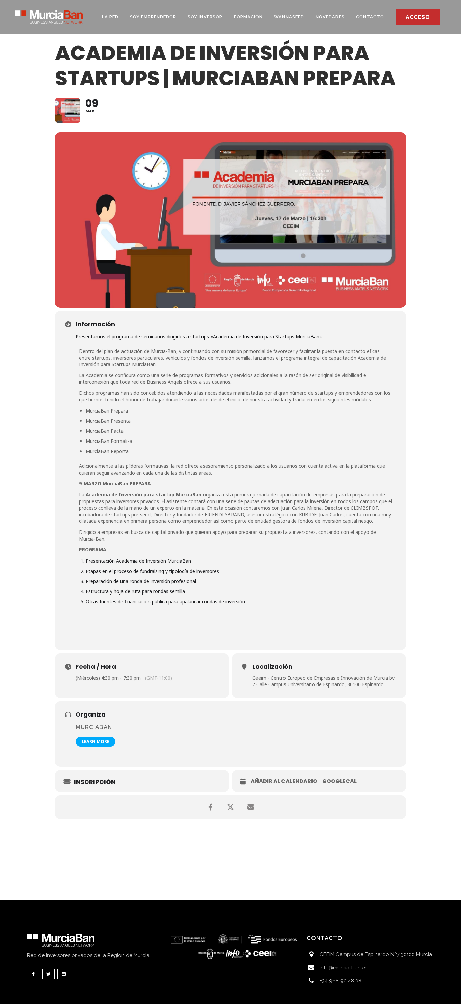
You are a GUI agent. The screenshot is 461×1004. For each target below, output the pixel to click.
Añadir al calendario (284, 781)
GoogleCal (339, 781)
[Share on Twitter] (230, 807)
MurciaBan (94, 727)
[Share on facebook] (210, 807)
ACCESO (418, 17)
